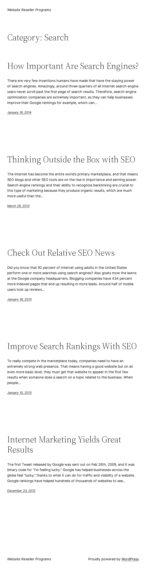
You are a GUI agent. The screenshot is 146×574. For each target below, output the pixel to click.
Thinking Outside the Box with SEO (71, 159)
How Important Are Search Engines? (73, 66)
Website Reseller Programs (29, 10)
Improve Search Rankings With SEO (72, 346)
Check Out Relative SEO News (61, 252)
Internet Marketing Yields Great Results (64, 444)
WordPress (130, 559)
